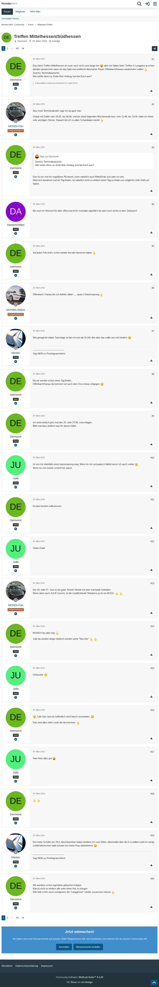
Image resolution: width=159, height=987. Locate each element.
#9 (153, 416)
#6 (153, 288)
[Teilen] (154, 48)
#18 (152, 793)
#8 (153, 374)
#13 (152, 583)
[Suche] (139, 4)
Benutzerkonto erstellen (88, 947)
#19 (152, 835)
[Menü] (155, 4)
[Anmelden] (147, 4)
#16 (152, 710)
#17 (152, 751)
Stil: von (79, 982)
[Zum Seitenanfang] (154, 982)
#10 (152, 457)
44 (17, 48)
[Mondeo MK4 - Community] (9, 3)
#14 (152, 626)
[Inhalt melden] (151, 91)
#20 (152, 878)
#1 (153, 59)
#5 (153, 246)
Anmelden (64, 947)
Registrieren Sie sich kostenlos (85, 938)
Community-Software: (79, 977)
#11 (152, 499)
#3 (153, 147)
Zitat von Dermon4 (49, 156)
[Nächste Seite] (23, 48)
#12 (152, 541)
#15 (152, 668)
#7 (153, 331)
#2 (153, 104)
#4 (153, 204)
